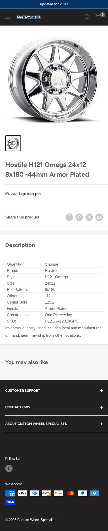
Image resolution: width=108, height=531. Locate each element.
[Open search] (87, 17)
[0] (98, 17)
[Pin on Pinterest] (79, 217)
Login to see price (30, 194)
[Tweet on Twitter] (89, 217)
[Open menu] (7, 17)
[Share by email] (99, 217)
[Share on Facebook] (69, 217)
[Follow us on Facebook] (9, 468)
